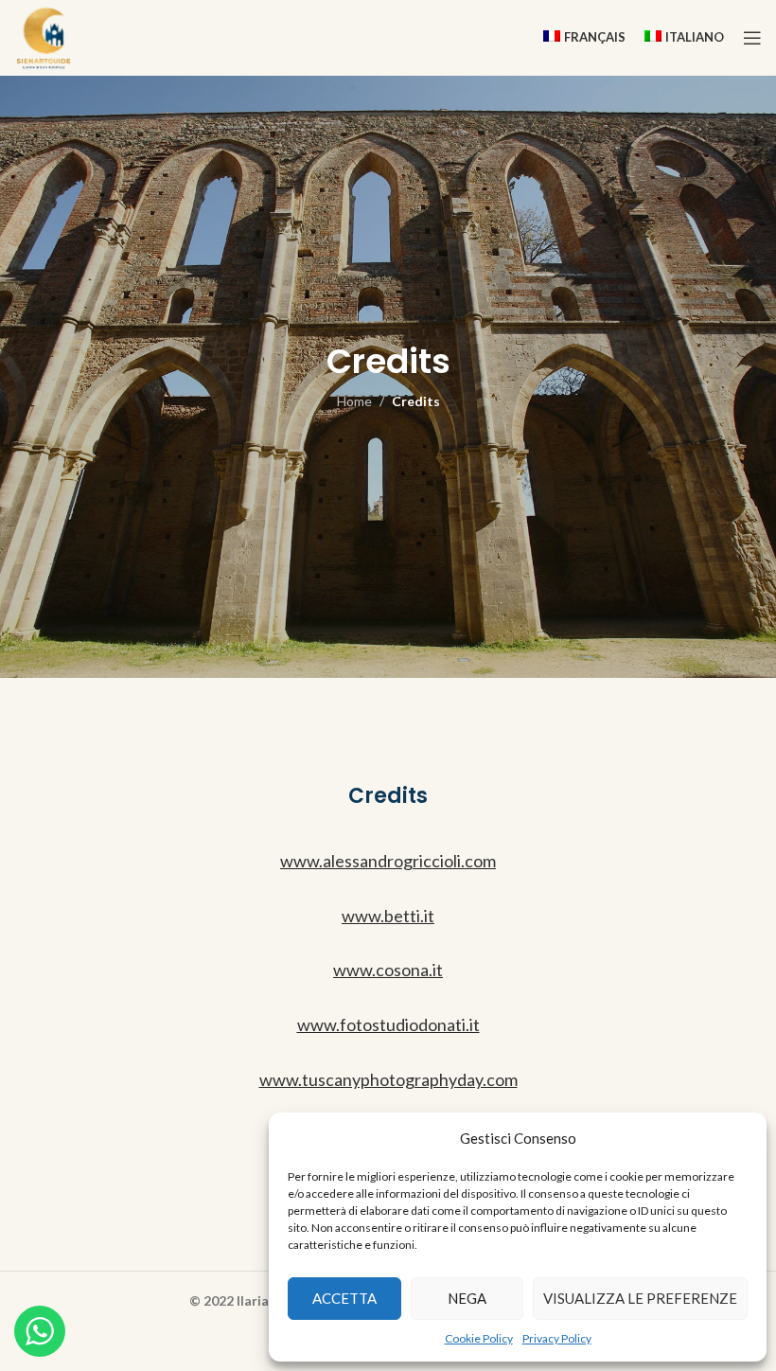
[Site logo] (43, 36)
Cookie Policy (479, 1338)
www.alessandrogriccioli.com (388, 860)
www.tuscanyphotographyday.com (388, 1079)
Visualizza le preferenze (640, 1298)
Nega (467, 1298)
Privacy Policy (556, 1338)
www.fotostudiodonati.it (388, 1024)
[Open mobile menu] (752, 38)
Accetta (344, 1298)
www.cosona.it (388, 969)
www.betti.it (388, 915)
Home (354, 401)
